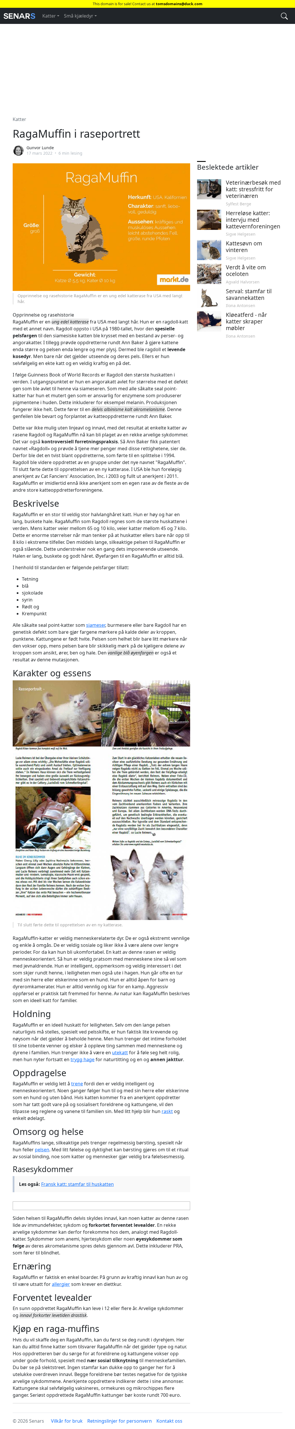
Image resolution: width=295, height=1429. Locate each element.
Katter (49, 16)
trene (77, 1083)
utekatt (120, 1052)
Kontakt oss (169, 1421)
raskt (167, 1111)
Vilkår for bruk (67, 1421)
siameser (95, 625)
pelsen (42, 1149)
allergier (61, 1284)
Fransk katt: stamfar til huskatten (77, 1184)
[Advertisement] (147, 66)
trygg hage (82, 1059)
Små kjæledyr (78, 16)
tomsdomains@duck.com (179, 3)
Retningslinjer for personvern (119, 1421)
